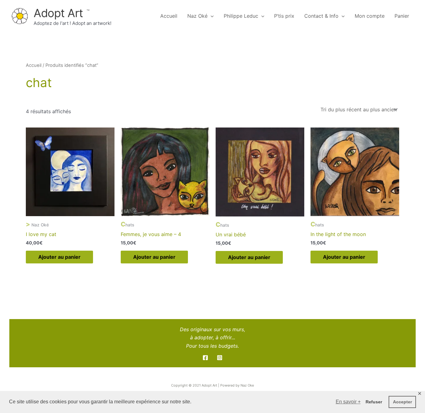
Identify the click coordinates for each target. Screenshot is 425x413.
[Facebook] (205, 357)
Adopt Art (60, 13)
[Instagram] (219, 357)
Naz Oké (197, 16)
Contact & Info (321, 16)
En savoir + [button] (348, 401)
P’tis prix (284, 16)
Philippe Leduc (241, 16)
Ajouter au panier (59, 257)
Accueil (168, 16)
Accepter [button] (402, 401)
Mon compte (370, 16)
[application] (211, 16)
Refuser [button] (374, 401)
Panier (402, 16)
